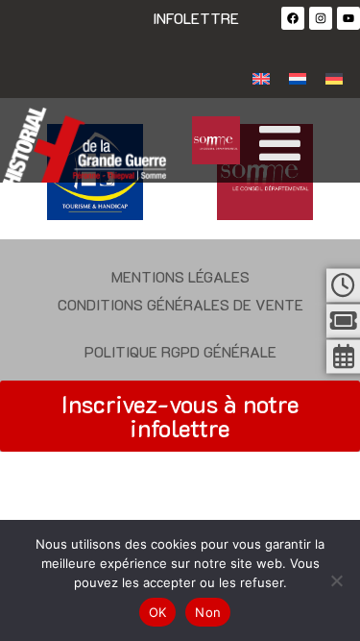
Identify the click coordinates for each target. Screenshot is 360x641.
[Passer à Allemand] (334, 77)
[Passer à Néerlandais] (297, 77)
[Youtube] (348, 18)
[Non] (336, 580)
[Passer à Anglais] (261, 77)
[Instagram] (320, 18)
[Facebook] (292, 18)
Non (208, 612)
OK (158, 612)
